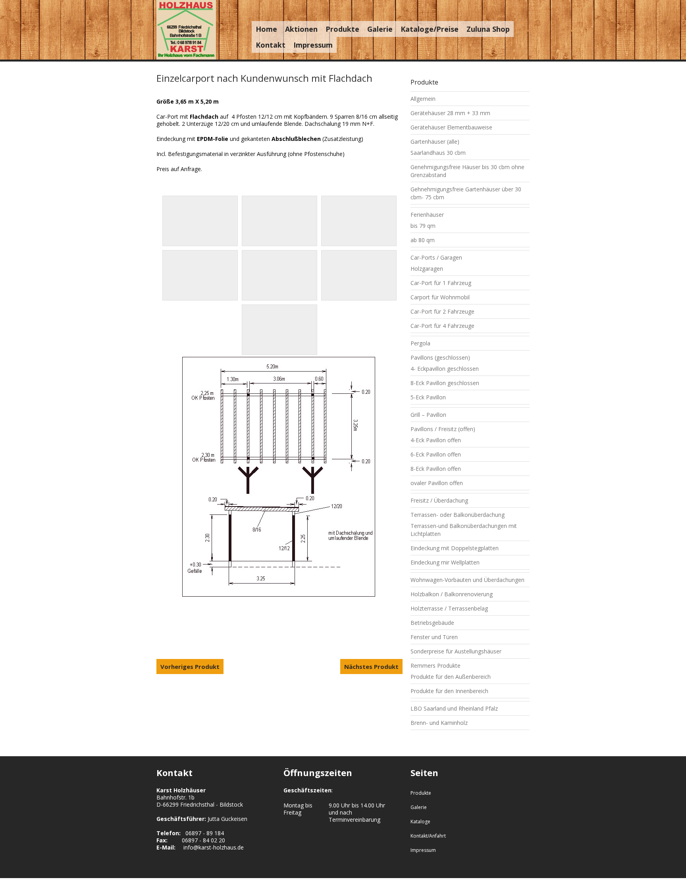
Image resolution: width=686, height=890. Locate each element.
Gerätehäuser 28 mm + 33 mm (450, 113)
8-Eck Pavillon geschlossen (444, 383)
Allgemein (422, 98)
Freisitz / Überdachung (439, 500)
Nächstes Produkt (371, 666)
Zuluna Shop (488, 29)
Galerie (380, 29)
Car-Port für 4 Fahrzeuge (442, 325)
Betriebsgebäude (432, 622)
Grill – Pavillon (428, 414)
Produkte (342, 29)
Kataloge (420, 821)
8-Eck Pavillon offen (435, 468)
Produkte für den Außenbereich (450, 676)
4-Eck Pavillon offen (435, 440)
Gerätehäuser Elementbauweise (451, 127)
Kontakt (270, 45)
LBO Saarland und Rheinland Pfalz (454, 708)
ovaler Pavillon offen (436, 483)
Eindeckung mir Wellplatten (445, 562)
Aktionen (301, 29)
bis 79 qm (422, 225)
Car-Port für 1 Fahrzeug (440, 283)
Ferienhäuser (427, 214)
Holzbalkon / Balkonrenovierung (451, 594)
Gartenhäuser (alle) (434, 141)
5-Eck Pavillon (428, 397)
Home (266, 29)
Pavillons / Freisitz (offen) (442, 429)
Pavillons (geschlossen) (440, 357)
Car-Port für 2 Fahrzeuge (442, 311)
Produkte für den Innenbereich (449, 691)
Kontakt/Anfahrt (428, 835)
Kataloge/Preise (430, 29)
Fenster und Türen (434, 637)
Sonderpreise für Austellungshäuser (455, 651)
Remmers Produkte (435, 665)
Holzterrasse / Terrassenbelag (449, 608)
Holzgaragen (426, 268)
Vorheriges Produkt (190, 666)
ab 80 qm (422, 240)
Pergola (420, 343)
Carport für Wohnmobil (440, 297)
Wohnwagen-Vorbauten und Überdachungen (467, 580)
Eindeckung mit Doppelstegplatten (454, 548)
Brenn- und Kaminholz (439, 722)
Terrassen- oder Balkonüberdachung (457, 514)
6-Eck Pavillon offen (435, 454)
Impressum (313, 45)
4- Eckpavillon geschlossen (444, 368)
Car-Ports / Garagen (436, 257)
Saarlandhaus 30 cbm (438, 152)
